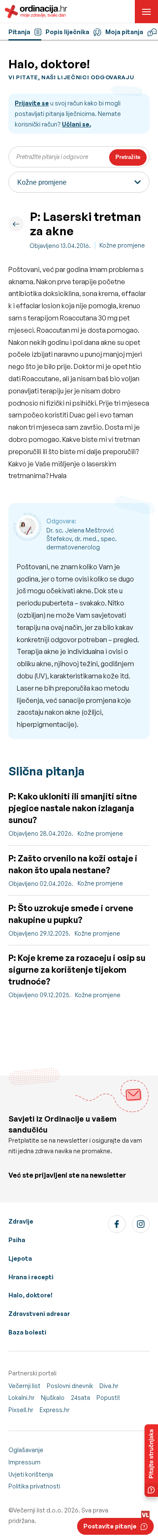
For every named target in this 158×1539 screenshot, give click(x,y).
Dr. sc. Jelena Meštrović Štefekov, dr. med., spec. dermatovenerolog (81, 538)
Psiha (16, 1239)
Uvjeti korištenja (30, 1474)
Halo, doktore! (30, 1295)
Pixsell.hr (20, 1409)
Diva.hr (108, 1385)
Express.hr (55, 1409)
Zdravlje (20, 1221)
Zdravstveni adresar (39, 1313)
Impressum (24, 1462)
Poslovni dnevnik (70, 1385)
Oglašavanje (25, 1449)
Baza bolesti (27, 1332)
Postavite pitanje (110, 1526)
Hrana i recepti (31, 1277)
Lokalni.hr (21, 1397)
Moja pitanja (124, 31)
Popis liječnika (67, 31)
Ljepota (20, 1258)
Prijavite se (32, 103)
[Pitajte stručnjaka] (151, 1460)
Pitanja (19, 31)
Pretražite (127, 157)
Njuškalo (52, 1397)
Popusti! (108, 1397)
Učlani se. (76, 124)
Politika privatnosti (34, 1486)
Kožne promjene (122, 245)
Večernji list (24, 1385)
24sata (80, 1397)
